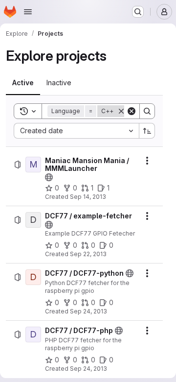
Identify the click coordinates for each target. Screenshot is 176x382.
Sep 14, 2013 (88, 196)
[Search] (147, 111)
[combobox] (76, 131)
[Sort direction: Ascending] (147, 131)
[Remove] (121, 111)
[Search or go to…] (138, 12)
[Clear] (131, 111)
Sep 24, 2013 (88, 311)
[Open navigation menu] (28, 12)
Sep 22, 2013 (88, 254)
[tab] (23, 83)
